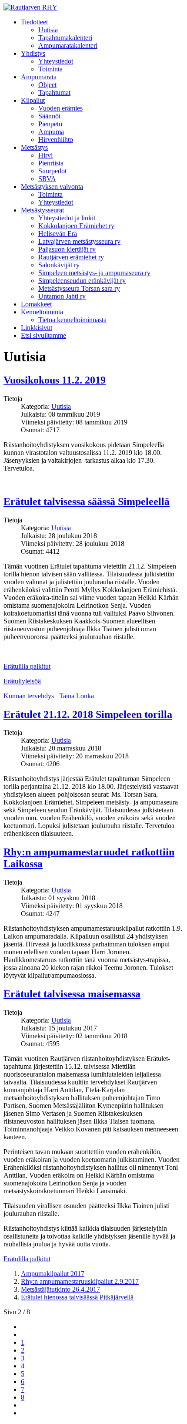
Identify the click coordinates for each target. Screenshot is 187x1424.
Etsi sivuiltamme (43, 335)
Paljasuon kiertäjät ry (67, 249)
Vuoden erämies (60, 108)
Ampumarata (39, 77)
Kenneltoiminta (42, 312)
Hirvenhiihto (55, 139)
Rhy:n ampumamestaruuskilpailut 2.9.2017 (80, 1281)
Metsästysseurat (42, 210)
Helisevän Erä (57, 233)
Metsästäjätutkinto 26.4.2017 (60, 1289)
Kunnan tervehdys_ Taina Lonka (48, 696)
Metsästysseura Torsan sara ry (79, 288)
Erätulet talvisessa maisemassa (71, 994)
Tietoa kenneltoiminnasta (72, 319)
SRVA (47, 178)
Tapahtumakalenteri (65, 37)
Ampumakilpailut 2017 (52, 1273)
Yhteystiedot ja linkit (66, 218)
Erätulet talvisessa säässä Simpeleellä (86, 501)
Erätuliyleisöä (22, 681)
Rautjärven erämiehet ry (71, 257)
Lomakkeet (36, 304)
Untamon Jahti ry (62, 296)
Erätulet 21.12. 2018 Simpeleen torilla (87, 714)
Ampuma (51, 131)
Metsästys (34, 147)
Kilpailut (33, 100)
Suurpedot (52, 171)
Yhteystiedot (55, 61)
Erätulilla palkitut (26, 666)
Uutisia (48, 30)
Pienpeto (50, 124)
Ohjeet (47, 84)
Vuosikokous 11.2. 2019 (54, 380)
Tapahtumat (54, 92)
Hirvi (45, 155)
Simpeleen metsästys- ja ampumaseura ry (94, 272)
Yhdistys (33, 53)
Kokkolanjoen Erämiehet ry (76, 225)
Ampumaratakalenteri (67, 45)
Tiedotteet (34, 22)
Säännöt (49, 116)
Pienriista (50, 163)
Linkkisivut (36, 327)
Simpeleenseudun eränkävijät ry (82, 280)
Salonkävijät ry (59, 265)
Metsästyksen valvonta (52, 186)
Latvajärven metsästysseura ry (79, 241)
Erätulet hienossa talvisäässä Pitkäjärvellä (77, 1297)
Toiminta (50, 69)
